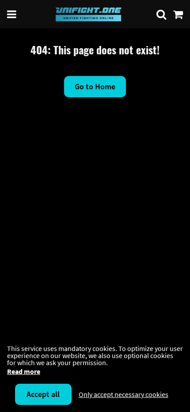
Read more (23, 371)
